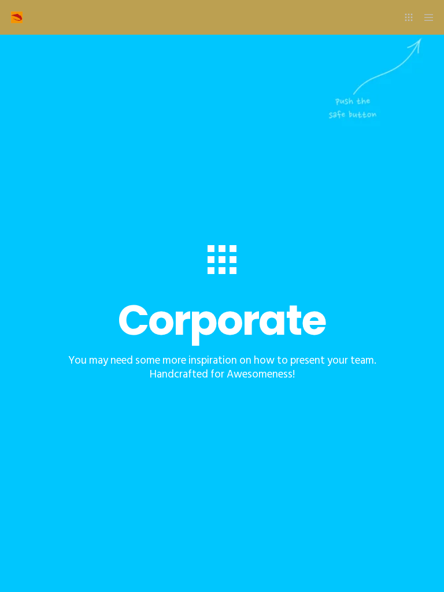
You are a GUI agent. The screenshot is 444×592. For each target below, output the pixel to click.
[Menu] (425, 17)
